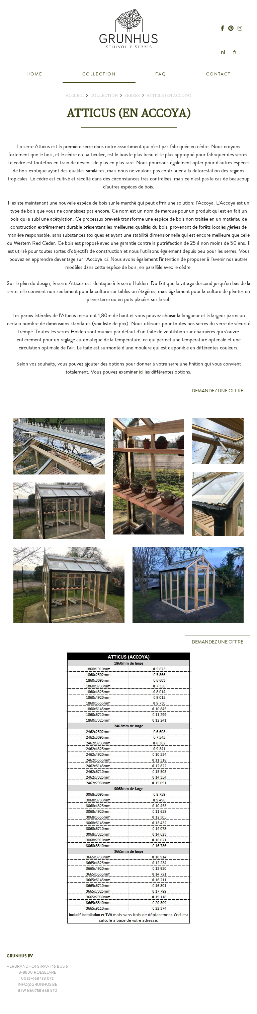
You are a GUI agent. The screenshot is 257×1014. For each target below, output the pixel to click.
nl (223, 52)
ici (141, 372)
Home (34, 74)
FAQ (160, 74)
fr (234, 52)
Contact (218, 74)
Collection (99, 74)
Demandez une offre (217, 391)
